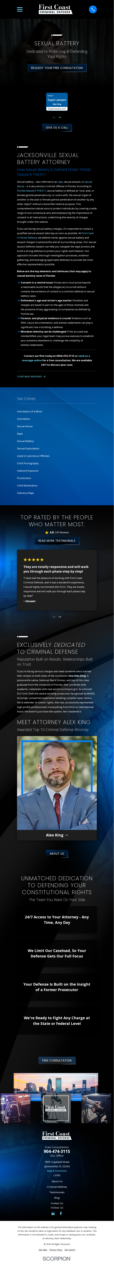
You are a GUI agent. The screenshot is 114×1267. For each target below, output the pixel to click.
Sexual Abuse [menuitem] (25, 426)
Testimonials (56, 1192)
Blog (57, 1197)
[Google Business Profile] (53, 1213)
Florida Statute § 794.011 (31, 190)
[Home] (55, 9)
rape (60, 181)
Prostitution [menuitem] (24, 478)
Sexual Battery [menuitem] (25, 441)
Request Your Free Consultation (57, 68)
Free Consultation (57, 1061)
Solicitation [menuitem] (23, 419)
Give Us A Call (57, 128)
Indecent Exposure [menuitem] (27, 470)
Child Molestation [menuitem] (27, 485)
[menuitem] (43, 1250)
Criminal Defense (57, 1186)
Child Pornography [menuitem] (28, 463)
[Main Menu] (20, 9)
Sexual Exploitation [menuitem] (28, 448)
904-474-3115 (57, 1151)
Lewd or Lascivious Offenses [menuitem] (33, 456)
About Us (57, 854)
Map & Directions (57, 1170)
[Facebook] (61, 1213)
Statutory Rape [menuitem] (25, 493)
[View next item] (59, 117)
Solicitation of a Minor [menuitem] (30, 411)
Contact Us (57, 1203)
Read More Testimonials (57, 541)
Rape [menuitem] (20, 433)
